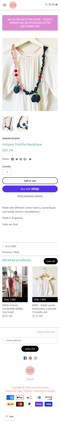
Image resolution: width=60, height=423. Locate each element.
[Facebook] (25, 358)
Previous (7, 252)
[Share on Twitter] (17, 158)
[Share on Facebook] (12, 158)
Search (30, 379)
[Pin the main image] (21, 158)
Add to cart (30, 180)
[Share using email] (30, 158)
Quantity (6, 166)
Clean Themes (24, 391)
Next (16, 252)
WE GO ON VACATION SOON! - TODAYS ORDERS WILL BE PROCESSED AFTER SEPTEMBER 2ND (30, 23)
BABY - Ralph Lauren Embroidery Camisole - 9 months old (45, 308)
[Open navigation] (4, 5)
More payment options (30, 196)
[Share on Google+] (25, 158)
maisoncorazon (11, 138)
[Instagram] (35, 358)
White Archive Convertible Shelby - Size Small (13, 308)
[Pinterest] (30, 358)
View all (50, 261)
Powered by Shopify (44, 391)
